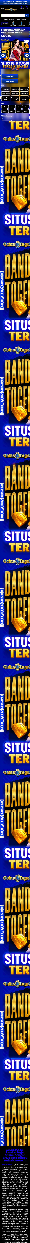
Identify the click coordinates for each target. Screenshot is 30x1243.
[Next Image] (27, 55)
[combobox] (13, 15)
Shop (2, 8)
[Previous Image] (3, 55)
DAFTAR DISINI (10, 76)
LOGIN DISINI (10, 81)
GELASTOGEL (7, 1164)
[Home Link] (11, 9)
